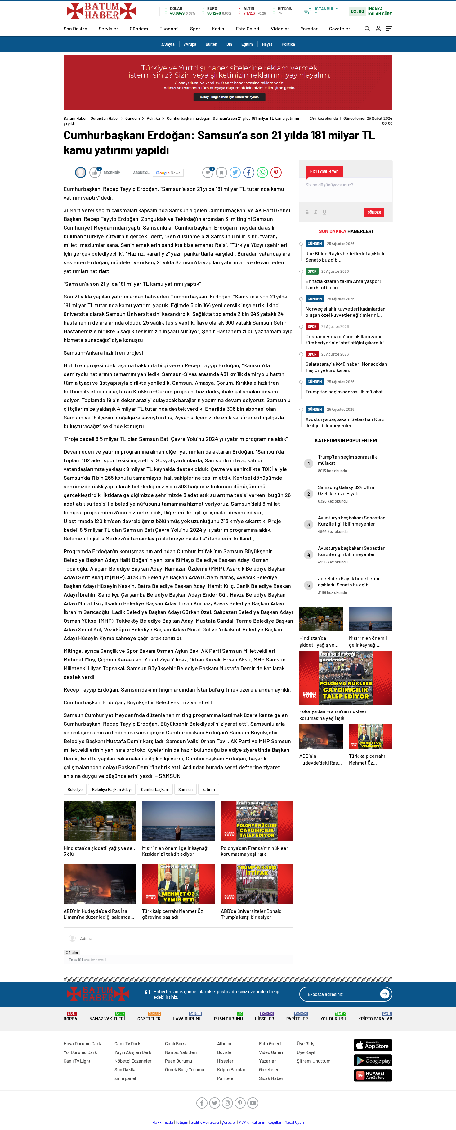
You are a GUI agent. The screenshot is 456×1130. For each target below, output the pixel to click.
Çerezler (228, 1122)
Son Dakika (75, 28)
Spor (195, 28)
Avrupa (190, 44)
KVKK (244, 1122)
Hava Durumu (187, 1016)
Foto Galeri (247, 28)
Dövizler (225, 1052)
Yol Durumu (333, 1016)
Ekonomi (169, 28)
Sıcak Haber (271, 1078)
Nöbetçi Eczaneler (133, 1061)
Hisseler (264, 1016)
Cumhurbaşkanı (155, 789)
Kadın (218, 28)
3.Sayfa (168, 44)
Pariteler (297, 1016)
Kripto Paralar (375, 1016)
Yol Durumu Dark (80, 1052)
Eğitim (247, 44)
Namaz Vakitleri (107, 1016)
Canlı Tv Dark (127, 1043)
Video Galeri (271, 1052)
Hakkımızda (162, 1122)
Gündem (139, 28)
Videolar (280, 28)
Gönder (72, 952)
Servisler (108, 28)
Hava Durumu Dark (82, 1043)
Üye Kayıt (306, 1052)
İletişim (182, 1122)
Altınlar (224, 1043)
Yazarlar (309, 28)
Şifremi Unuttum (313, 1061)
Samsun (185, 789)
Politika (288, 44)
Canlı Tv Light (77, 1061)
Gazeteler (339, 28)
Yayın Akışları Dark (132, 1052)
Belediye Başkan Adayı (112, 789)
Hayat (267, 44)
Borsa (70, 1016)
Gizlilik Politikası (205, 1122)
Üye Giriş (305, 1043)
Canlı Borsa (176, 1043)
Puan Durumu (228, 1016)
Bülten (211, 44)
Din (229, 44)
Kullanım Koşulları (267, 1122)
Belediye (75, 789)
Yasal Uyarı (294, 1122)
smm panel (125, 1078)
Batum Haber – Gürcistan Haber (91, 118)
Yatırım (208, 789)
